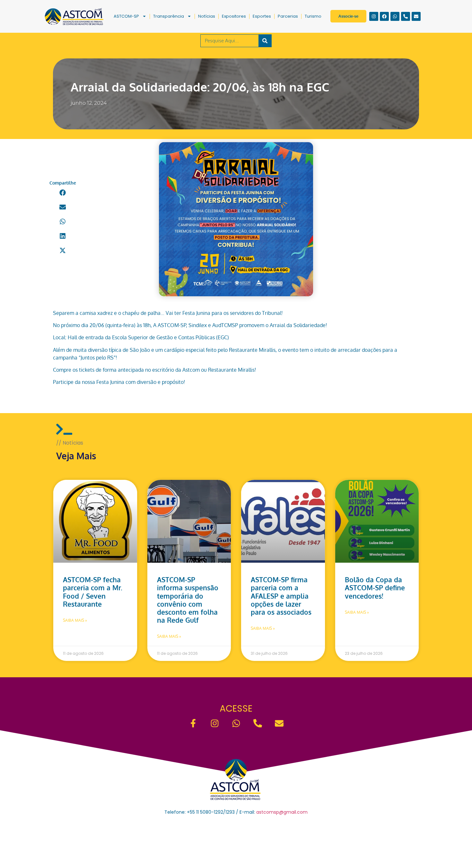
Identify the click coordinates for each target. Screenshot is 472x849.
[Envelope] (416, 16)
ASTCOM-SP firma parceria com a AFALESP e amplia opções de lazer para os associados (281, 595)
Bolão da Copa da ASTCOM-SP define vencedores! (375, 587)
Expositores (234, 16)
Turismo (313, 16)
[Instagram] (373, 16)
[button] (63, 192)
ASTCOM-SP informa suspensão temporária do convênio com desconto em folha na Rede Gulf (187, 599)
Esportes (262, 16)
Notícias (206, 16)
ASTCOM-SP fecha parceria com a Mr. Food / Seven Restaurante (92, 591)
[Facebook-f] (193, 723)
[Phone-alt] (405, 16)
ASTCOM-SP (126, 16)
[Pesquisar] (264, 41)
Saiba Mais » (75, 620)
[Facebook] (384, 16)
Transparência (168, 16)
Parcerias (288, 16)
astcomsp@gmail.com (282, 812)
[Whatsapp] (394, 16)
